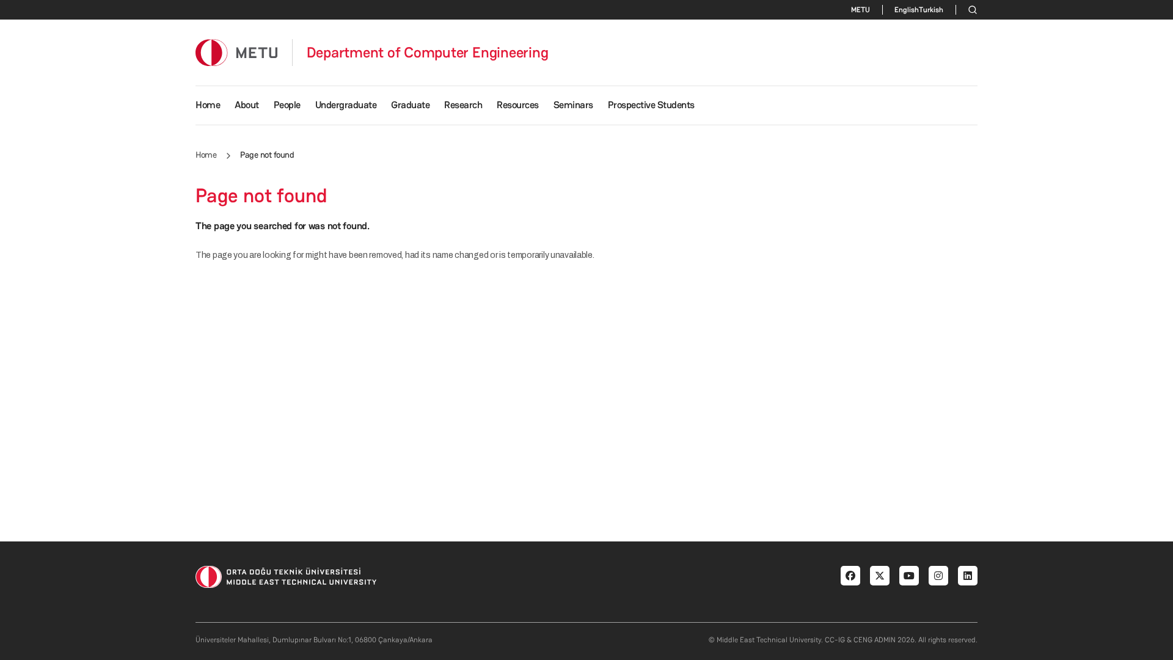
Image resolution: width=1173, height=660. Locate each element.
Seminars (573, 104)
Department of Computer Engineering (428, 52)
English (906, 10)
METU (860, 10)
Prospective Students (651, 104)
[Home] (236, 52)
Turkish (931, 10)
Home (208, 104)
